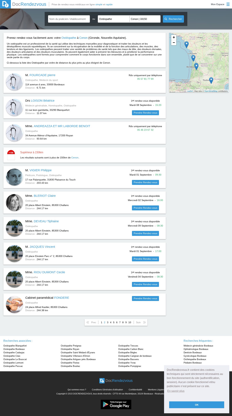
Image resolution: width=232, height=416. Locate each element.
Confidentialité (135, 389)
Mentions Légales (156, 389)
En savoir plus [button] (175, 390)
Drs (40, 100)
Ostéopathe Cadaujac (14, 352)
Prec (93, 322)
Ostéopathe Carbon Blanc (131, 349)
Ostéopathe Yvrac (127, 362)
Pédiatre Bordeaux (193, 362)
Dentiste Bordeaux (193, 352)
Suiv (138, 322)
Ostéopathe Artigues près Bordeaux (78, 359)
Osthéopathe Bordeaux (195, 359)
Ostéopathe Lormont (13, 362)
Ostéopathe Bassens (128, 359)
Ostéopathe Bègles (127, 352)
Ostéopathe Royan (70, 349)
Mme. (57, 126)
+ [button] (174, 37)
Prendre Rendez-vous (145, 112)
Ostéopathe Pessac (13, 366)
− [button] (174, 42)
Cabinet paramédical (47, 297)
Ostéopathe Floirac (70, 362)
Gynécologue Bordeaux (195, 356)
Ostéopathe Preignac (71, 345)
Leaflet (190, 91)
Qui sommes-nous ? (77, 389)
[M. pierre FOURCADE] (196, 66)
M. (40, 75)
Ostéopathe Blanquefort (15, 345)
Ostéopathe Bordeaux (14, 349)
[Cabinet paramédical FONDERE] (186, 44)
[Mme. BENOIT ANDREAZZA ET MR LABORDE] (193, 58)
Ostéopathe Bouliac (70, 366)
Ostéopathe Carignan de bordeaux (135, 356)
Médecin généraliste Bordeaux (198, 345)
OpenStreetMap (210, 91)
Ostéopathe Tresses (128, 345)
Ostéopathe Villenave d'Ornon (75, 356)
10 (129, 322)
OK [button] (197, 404)
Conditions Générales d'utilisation (107, 389)
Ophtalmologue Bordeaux (196, 349)
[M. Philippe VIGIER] (211, 80)
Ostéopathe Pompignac (129, 366)
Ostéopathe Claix (11, 356)
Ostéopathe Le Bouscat (15, 359)
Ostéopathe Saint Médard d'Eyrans (78, 352)
